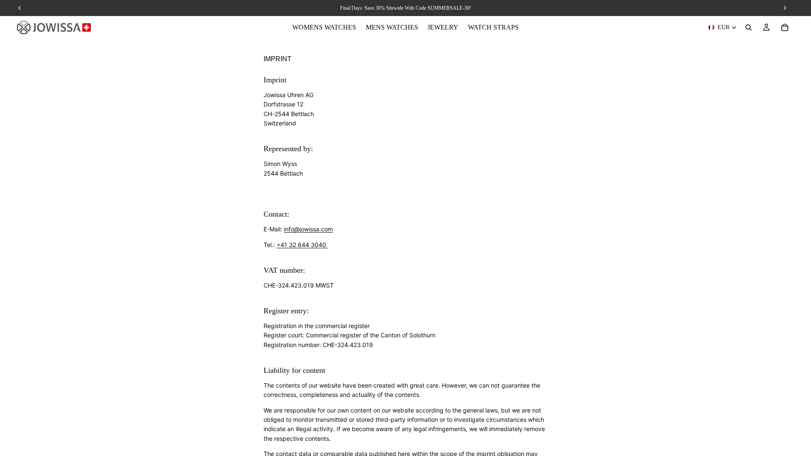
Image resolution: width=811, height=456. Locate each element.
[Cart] (785, 27)
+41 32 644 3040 (302, 244)
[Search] (748, 27)
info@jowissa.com (308, 229)
